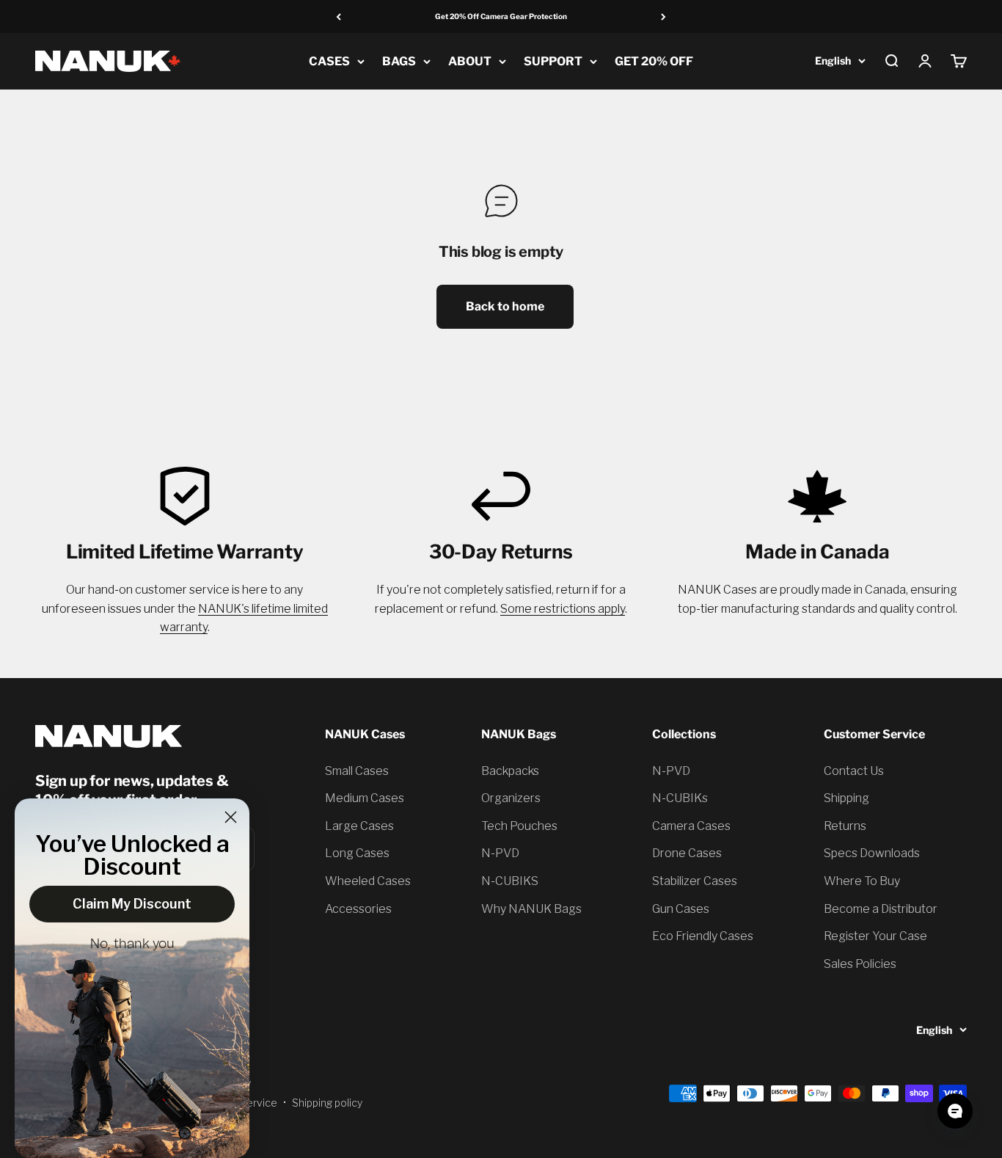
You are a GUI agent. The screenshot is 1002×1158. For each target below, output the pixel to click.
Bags (399, 61)
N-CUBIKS (509, 881)
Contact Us (854, 771)
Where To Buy (862, 881)
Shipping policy (327, 1102)
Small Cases (357, 771)
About (469, 61)
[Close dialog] (231, 817)
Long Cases (357, 853)
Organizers (511, 798)
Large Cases (359, 826)
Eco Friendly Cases (702, 936)
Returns (845, 826)
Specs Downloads (872, 853)
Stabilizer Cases (694, 881)
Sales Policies (860, 964)
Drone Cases (687, 853)
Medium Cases (364, 798)
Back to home (505, 306)
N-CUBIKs (680, 798)
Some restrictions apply (562, 609)
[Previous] (338, 16)
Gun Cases (680, 909)
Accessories (358, 909)
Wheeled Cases (368, 881)
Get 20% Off (654, 61)
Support (553, 61)
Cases (329, 61)
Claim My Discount (132, 903)
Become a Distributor (880, 909)
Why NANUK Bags (531, 909)
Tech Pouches (519, 826)
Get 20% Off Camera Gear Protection (501, 16)
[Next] (663, 16)
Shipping (846, 798)
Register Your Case (875, 936)
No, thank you (132, 944)
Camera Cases (691, 826)
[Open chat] (955, 1111)
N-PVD (500, 853)
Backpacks (510, 771)
